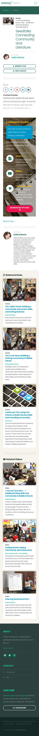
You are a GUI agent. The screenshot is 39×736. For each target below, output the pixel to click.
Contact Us (10, 672)
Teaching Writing (22, 27)
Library (6, 10)
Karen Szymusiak (11, 553)
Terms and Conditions (24, 724)
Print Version (20, 71)
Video (7, 488)
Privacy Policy (9, 724)
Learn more (8, 648)
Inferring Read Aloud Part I (17, 599)
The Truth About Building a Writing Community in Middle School (18, 358)
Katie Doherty (17, 57)
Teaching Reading (22, 25)
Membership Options (19, 207)
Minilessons (30, 23)
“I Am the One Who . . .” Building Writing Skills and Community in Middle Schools (19, 493)
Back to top (8, 221)
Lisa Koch (8, 421)
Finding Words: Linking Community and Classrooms (18, 548)
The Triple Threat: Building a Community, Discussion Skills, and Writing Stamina (19, 309)
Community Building (23, 20)
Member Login (20, 66)
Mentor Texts (20, 23)
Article (18, 18)
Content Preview (10, 95)
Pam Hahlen (23, 553)
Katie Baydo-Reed (11, 364)
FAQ (7, 678)
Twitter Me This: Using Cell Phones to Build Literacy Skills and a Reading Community (18, 415)
